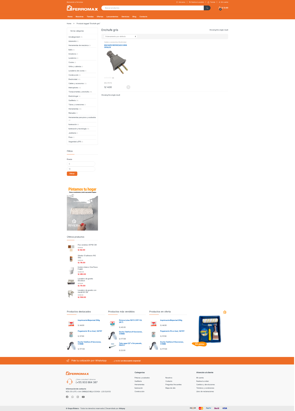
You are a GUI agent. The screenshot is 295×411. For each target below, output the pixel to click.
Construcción (75, 75)
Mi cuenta (224, 2)
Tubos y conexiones (77, 105)
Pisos (71, 137)
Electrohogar (74, 96)
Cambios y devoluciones (205, 384)
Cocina (72, 62)
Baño (72, 50)
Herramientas (75, 109)
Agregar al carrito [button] (128, 87)
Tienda (212, 2)
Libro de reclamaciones (205, 391)
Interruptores (75, 88)
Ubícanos (182, 2)
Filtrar (72, 174)
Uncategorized (76, 37)
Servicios (125, 17)
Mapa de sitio (170, 388)
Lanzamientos (112, 17)
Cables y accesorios (111, 42)
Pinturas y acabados (142, 378)
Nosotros (79, 17)
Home (70, 17)
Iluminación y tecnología (79, 129)
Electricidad (122, 42)
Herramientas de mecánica (80, 45)
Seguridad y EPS (76, 142)
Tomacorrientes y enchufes (80, 92)
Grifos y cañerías (76, 66)
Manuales (73, 113)
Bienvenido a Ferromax (75, 2)
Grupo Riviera (73, 408)
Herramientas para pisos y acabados (82, 118)
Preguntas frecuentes (173, 384)
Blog (134, 17)
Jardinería (73, 133)
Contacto (143, 17)
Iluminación (74, 124)
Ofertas (100, 17)
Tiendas (90, 17)
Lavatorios (73, 58)
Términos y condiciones (205, 388)
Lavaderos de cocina (77, 71)
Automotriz (74, 41)
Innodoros (73, 54)
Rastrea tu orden (202, 381)
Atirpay (122, 408)
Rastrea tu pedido (197, 2)
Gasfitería (73, 100)
